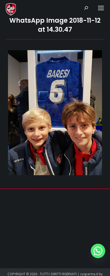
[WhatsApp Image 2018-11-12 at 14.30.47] (55, 112)
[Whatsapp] (98, 251)
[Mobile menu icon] (101, 8)
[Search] (86, 8)
